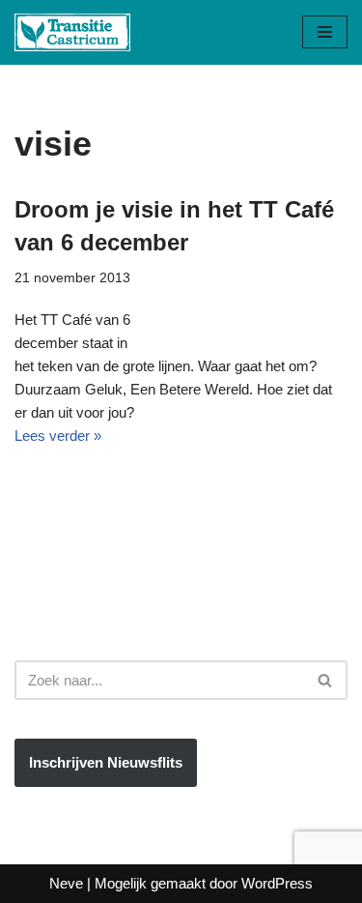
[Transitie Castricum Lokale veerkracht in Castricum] (72, 32)
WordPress (277, 883)
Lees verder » (57, 435)
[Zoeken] (326, 680)
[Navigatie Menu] (325, 31)
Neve (66, 883)
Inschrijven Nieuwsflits (105, 762)
